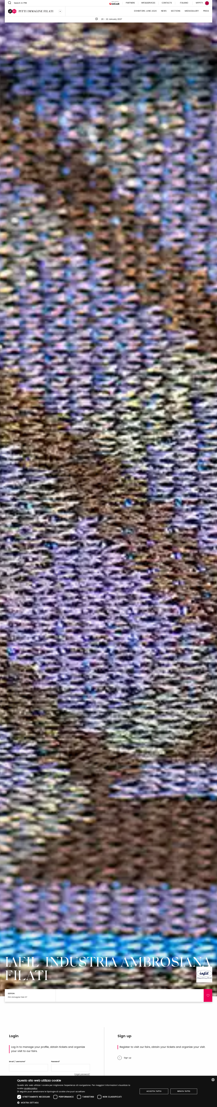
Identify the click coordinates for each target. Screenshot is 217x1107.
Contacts (167, 3)
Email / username (17, 1061)
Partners (130, 3)
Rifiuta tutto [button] (183, 1091)
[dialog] (108, 1091)
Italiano (184, 2)
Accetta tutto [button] (153, 1091)
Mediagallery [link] (192, 11)
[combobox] (213, 1079)
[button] (76, 1103)
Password (55, 1061)
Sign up (127, 1057)
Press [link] (206, 11)
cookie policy (30, 1088)
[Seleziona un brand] (60, 11)
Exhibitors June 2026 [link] (145, 11)
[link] (200, 3)
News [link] (164, 11)
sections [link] (175, 11)
